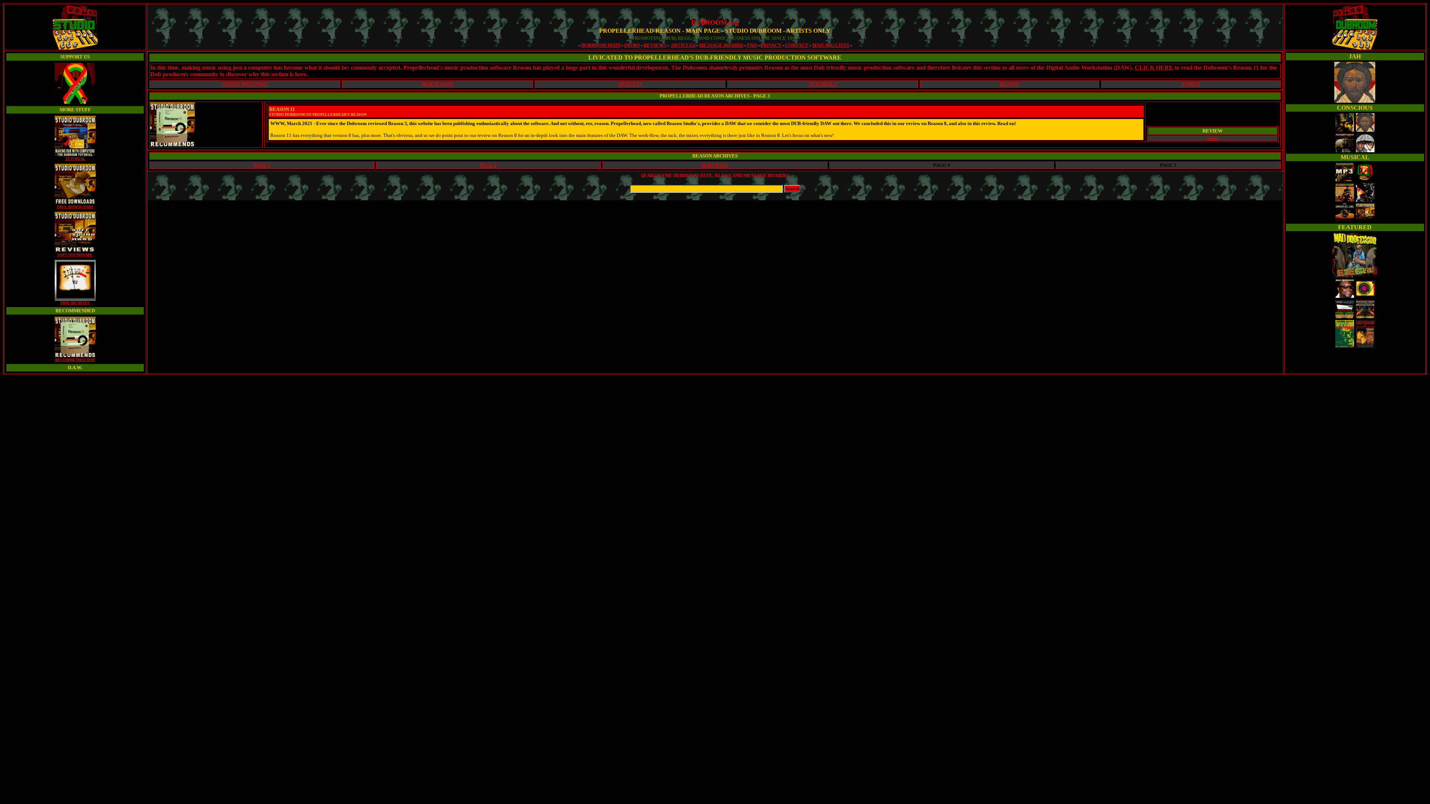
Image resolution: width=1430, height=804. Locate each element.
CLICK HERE (1154, 67)
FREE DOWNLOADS (75, 207)
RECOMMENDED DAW (75, 360)
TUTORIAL (75, 159)
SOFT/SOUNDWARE (75, 255)
